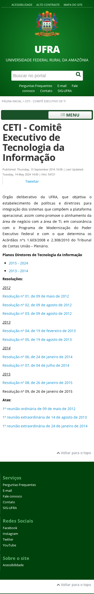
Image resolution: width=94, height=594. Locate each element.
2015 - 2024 (18, 263)
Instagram (10, 534)
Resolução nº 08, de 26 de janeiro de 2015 (37, 382)
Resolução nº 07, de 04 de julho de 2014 (36, 365)
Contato (46, 91)
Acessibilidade (22, 5)
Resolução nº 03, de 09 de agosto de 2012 (37, 313)
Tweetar (32, 181)
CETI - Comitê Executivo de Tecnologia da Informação (33, 142)
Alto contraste (48, 5)
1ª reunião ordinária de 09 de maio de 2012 (39, 408)
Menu (72, 115)
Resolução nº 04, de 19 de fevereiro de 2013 (39, 330)
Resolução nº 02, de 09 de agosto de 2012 (37, 305)
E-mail (61, 86)
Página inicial (12, 101)
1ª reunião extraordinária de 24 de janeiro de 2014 (45, 426)
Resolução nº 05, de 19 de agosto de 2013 (37, 339)
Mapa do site (73, 5)
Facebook (10, 528)
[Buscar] (78, 76)
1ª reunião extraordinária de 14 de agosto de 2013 (45, 417)
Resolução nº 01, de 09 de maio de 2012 (36, 296)
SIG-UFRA (65, 91)
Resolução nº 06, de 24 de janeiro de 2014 (37, 356)
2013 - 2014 (18, 270)
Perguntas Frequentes (35, 86)
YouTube (9, 545)
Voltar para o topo (75, 452)
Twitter (8, 539)
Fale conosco (12, 496)
